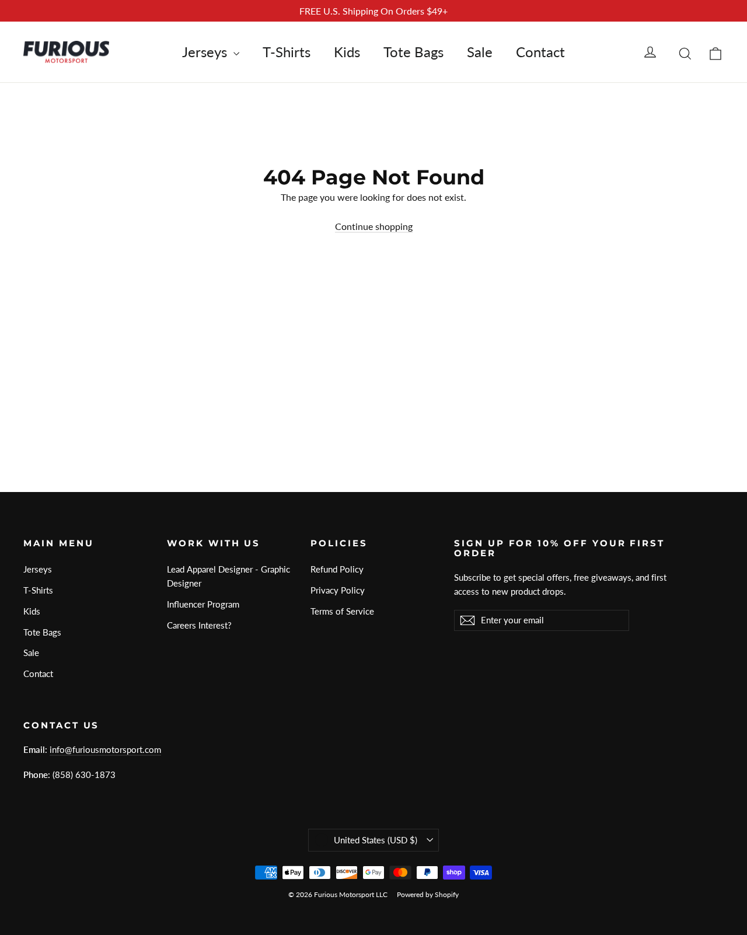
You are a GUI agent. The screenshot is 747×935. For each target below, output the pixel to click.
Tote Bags (413, 51)
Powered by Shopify (428, 894)
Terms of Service (342, 611)
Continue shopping (374, 226)
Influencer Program (203, 604)
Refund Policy (337, 569)
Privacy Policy (337, 590)
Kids (347, 51)
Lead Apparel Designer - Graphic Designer (228, 576)
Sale (480, 51)
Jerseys (206, 51)
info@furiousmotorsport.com (105, 749)
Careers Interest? (199, 625)
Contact (540, 51)
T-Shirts (286, 51)
